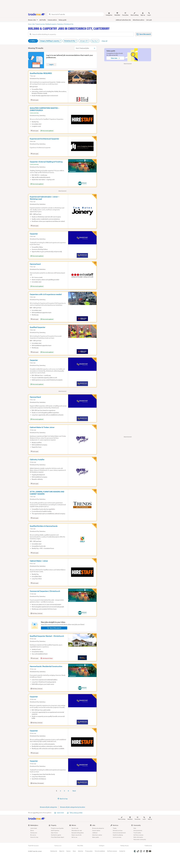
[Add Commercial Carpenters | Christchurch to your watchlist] (94, 591)
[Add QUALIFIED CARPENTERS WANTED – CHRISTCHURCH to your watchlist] (94, 108)
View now (114, 58)
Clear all (104, 41)
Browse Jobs (32, 20)
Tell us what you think (75, 813)
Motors (74, 825)
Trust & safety (137, 833)
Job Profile (42, 20)
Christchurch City (69, 41)
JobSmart (95, 833)
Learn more (60, 813)
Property (53, 825)
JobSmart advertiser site (123, 20)
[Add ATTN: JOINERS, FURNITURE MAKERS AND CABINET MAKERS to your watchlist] (94, 491)
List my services (117, 837)
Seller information (138, 837)
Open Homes (54, 833)
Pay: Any (94, 41)
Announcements (138, 830)
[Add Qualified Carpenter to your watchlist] (94, 327)
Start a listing (121, 819)
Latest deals (33, 828)
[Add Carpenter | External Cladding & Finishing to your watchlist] (94, 161)
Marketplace (34, 825)
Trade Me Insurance (33, 845)
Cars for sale (75, 828)
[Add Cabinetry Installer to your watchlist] (94, 459)
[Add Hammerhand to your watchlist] (94, 264)
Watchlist (130, 819)
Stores (32, 830)
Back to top (64, 799)
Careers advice (52, 20)
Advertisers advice (138, 20)
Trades (115, 828)
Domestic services (117, 830)
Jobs (93, 825)
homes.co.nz (58, 845)
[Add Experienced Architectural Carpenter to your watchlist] (94, 138)
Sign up (143, 15)
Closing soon (33, 833)
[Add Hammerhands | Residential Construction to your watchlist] (94, 666)
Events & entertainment (119, 833)
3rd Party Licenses (138, 835)
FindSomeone (148, 845)
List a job (149, 20)
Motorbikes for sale (77, 830)
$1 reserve (33, 835)
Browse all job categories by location (72, 807)
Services (115, 825)
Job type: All (83, 41)
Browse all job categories (48, 807)
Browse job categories (98, 828)
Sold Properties (55, 830)
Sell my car (74, 837)
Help (135, 828)
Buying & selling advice (78, 833)
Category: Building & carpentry (50, 41)
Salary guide (62, 20)
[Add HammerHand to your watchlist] (94, 397)
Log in (149, 15)
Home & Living (34, 837)
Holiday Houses (124, 845)
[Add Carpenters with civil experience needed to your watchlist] (94, 294)
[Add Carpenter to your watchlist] (94, 233)
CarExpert (101, 845)
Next (74, 791)
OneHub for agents (56, 835)
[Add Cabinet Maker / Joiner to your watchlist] (94, 560)
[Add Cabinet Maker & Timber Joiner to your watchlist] (94, 427)
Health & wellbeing (118, 835)
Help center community (140, 839)
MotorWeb (80, 845)
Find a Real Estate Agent (57, 837)
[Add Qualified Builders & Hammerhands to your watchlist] (94, 526)
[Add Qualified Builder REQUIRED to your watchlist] (94, 73)
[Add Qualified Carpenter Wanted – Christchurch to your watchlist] (94, 636)
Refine (33, 41)
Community (137, 825)
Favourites (137, 819)
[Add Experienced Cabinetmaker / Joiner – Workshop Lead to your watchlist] (94, 196)
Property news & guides (57, 828)
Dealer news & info (76, 835)
